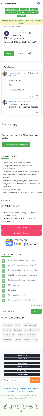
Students (27, 340)
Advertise (23, 389)
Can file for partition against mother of (22, 265)
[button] (37, 33)
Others (35, 340)
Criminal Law (7, 330)
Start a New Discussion (21, 227)
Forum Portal (22, 359)
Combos (24, 9)
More (21, 16)
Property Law (7, 340)
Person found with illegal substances (17, 163)
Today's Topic (22, 363)
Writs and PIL (11, 12)
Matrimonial (32, 12)
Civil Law (18, 325)
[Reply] (37, 95)
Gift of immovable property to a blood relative (20, 181)
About (6, 389)
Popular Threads (22, 366)
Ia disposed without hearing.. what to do (18, 166)
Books (34, 9)
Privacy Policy (21, 391)
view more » (36, 305)
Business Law (7, 325)
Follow (20, 53)
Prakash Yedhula (14, 73)
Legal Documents (9, 335)
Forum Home (22, 355)
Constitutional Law (30, 325)
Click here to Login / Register (16, 144)
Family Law (18, 330)
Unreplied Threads (21, 233)
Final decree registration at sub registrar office (21, 172)
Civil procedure (9, 169)
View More (4, 201)
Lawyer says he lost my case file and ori (22, 260)
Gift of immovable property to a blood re (22, 275)
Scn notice (7, 187)
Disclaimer (11, 391)
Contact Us (30, 391)
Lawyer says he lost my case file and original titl (21, 184)
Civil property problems (12, 190)
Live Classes (13, 9)
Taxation (18, 340)
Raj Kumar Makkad (14, 101)
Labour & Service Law (32, 330)
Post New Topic (22, 371)
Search (36, 311)
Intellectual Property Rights (27, 335)
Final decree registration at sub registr (21, 280)
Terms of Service (32, 389)
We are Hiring (13, 389)
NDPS (22, 12)
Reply (9, 53)
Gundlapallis (14, 33)
